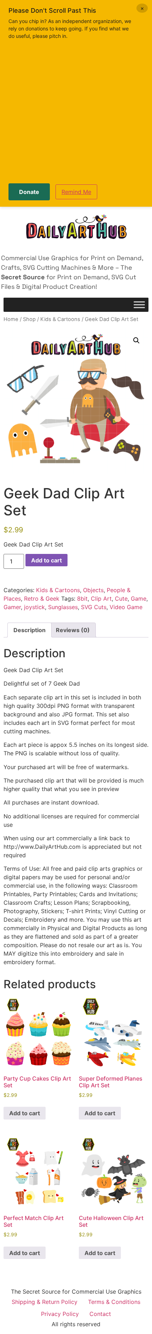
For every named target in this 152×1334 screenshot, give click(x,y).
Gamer (12, 607)
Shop (29, 319)
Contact (100, 1313)
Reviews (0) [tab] (73, 630)
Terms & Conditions (114, 1301)
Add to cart (46, 560)
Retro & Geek (41, 598)
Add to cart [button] (24, 1113)
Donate (29, 191)
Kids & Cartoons (60, 319)
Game (138, 598)
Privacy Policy (60, 1313)
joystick (34, 607)
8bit (82, 598)
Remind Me (76, 191)
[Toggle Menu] (139, 305)
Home (11, 319)
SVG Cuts (93, 607)
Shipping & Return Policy (44, 1301)
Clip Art (101, 598)
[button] (136, 340)
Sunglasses (63, 607)
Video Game (126, 607)
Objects (93, 590)
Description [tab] (29, 630)
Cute (121, 598)
